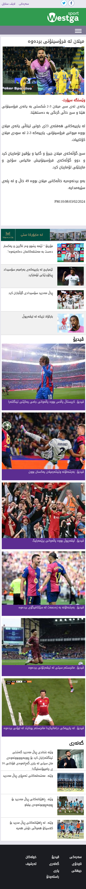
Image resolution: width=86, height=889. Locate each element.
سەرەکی (24, 4)
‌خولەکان (31, 857)
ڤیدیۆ (55, 857)
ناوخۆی (77, 864)
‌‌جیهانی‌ (76, 871)
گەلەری (54, 864)
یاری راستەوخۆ (52, 874)
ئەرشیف (31, 864)
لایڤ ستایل (8, 4)
